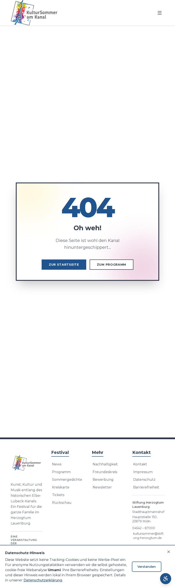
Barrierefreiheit (146, 487)
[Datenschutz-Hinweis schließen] (168, 551)
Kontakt (140, 464)
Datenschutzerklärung (42, 580)
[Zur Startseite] (27, 463)
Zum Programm (111, 264)
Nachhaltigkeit (105, 464)
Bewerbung (103, 480)
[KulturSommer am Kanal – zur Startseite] (34, 13)
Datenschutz (144, 480)
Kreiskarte (60, 487)
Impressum (143, 472)
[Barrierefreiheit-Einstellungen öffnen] (166, 579)
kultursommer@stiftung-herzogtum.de (148, 536)
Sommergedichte (67, 480)
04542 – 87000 (143, 528)
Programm (61, 472)
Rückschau (61, 503)
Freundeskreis (105, 472)
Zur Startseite (64, 264)
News (56, 464)
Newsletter (102, 487)
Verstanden (146, 567)
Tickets (58, 495)
